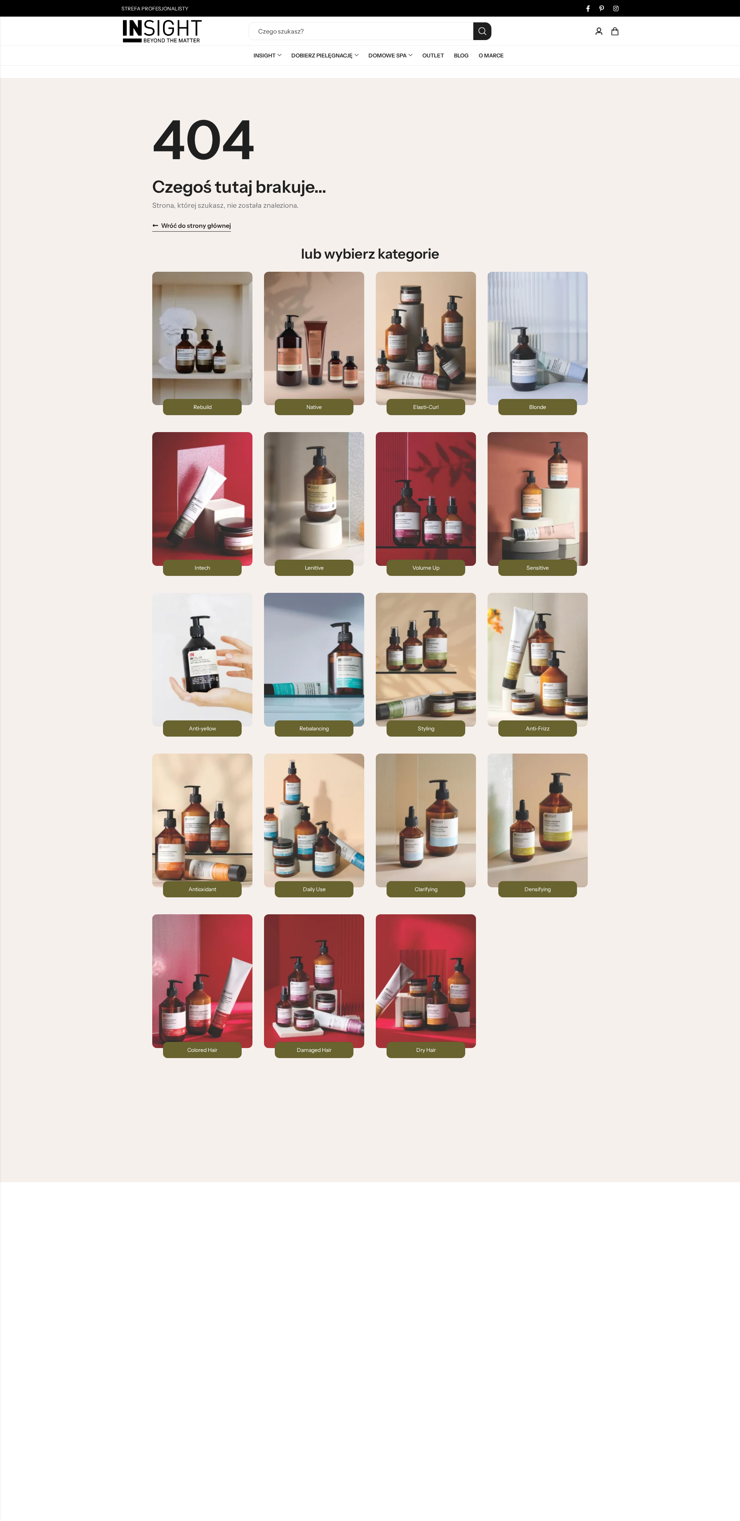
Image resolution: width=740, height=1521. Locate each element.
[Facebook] (588, 8)
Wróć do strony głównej (196, 225)
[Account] (599, 31)
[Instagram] (616, 8)
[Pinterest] (601, 8)
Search (482, 31)
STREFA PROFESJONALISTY (154, 8)
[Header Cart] (615, 31)
